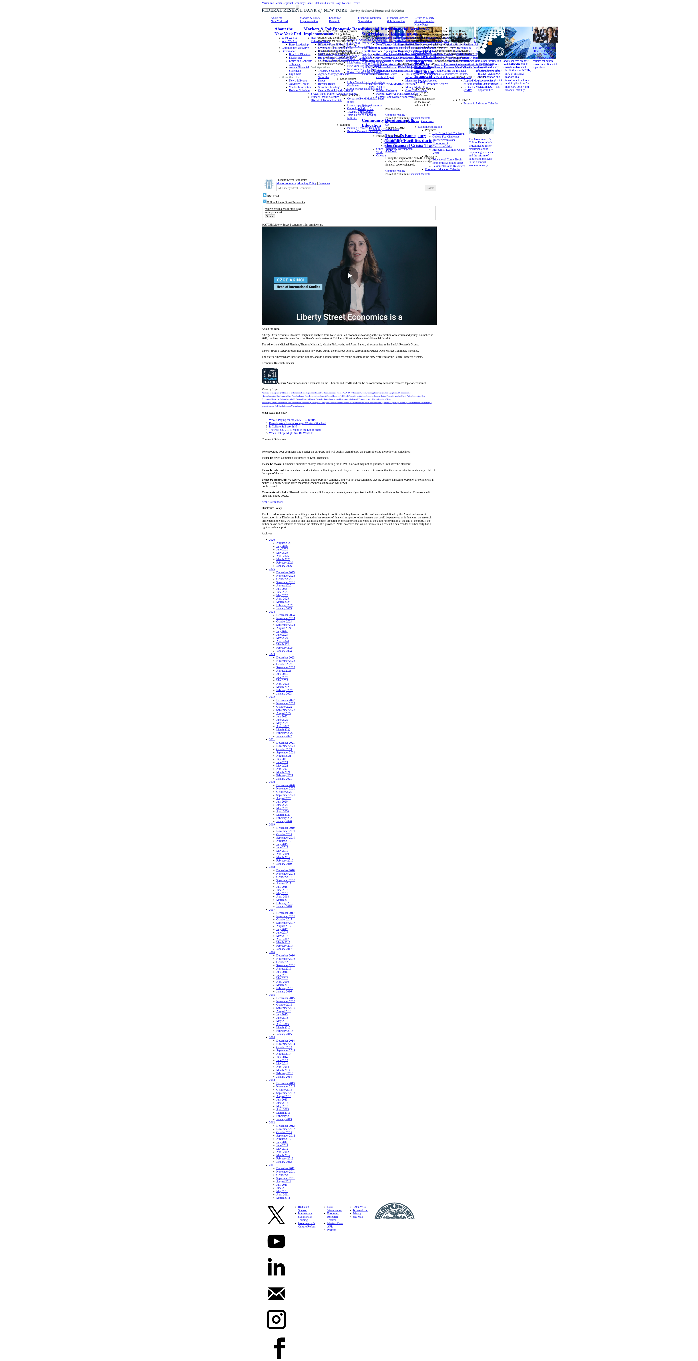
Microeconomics (296, 403)
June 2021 (282, 762)
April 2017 (282, 939)
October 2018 (284, 876)
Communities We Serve (295, 47)
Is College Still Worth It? (283, 426)
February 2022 (284, 732)
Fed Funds (344, 396)
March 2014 (283, 1070)
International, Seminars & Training (305, 1216)
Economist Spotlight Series (447, 162)
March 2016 (283, 984)
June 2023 (282, 677)
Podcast (331, 1229)
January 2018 (284, 906)
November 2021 (285, 745)
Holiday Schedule (299, 90)
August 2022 (283, 713)
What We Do (289, 37)
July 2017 (282, 929)
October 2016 (284, 962)
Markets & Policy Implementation (310, 19)
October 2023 (284, 664)
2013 (272, 1079)
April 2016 (282, 981)
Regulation (391, 121)
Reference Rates (320, 41)
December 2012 (285, 1125)
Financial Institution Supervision (369, 19)
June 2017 (282, 932)
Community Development (384, 129)
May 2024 (282, 637)
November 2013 (285, 1086)
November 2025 (285, 575)
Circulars (381, 41)
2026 (272, 539)
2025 (272, 569)
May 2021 (282, 765)
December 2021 (285, 742)
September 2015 (285, 1007)
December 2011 (285, 1168)
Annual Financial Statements (299, 69)
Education (272, 396)
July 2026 (282, 546)
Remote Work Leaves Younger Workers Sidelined (297, 423)
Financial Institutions (357, 396)
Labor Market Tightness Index (364, 88)
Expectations (314, 396)
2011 (272, 1165)
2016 (272, 952)
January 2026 (284, 565)
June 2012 (282, 1145)
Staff (379, 132)
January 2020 (284, 821)
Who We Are (289, 41)
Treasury (287, 406)
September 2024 (285, 624)
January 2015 (284, 1034)
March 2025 (283, 601)
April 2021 (282, 768)
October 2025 (284, 578)
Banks (314, 393)
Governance (289, 51)
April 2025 (282, 598)
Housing (305, 399)
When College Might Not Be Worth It (290, 433)
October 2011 (284, 1174)
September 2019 (285, 837)
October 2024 (284, 621)
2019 (272, 824)
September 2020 (285, 795)
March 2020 (283, 814)
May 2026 (282, 552)
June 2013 (282, 1102)
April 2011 (282, 1194)
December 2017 (285, 912)
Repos (321, 80)
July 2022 (282, 716)
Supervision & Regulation (384, 37)
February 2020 (284, 817)
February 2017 (284, 945)
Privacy (357, 1213)
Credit (363, 393)
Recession (376, 403)
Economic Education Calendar (442, 169)
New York (331, 403)
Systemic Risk (272, 406)
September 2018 (285, 880)
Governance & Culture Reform (307, 1225)
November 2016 (285, 958)
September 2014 (285, 1050)
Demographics (390, 393)
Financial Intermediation (376, 396)
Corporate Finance (335, 393)
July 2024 (282, 631)
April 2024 (282, 641)
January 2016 (284, 991)
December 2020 (285, 785)
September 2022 (285, 709)
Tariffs (281, 406)
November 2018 (285, 873)
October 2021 (284, 749)
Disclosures (295, 57)
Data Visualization (334, 1208)
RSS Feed (272, 196)
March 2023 (283, 687)
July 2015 (282, 1014)
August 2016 (283, 968)
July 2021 (282, 759)
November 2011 (285, 1171)
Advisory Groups (299, 83)
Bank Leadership (299, 44)
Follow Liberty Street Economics (285, 202)
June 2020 (282, 804)
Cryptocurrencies (377, 393)
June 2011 (282, 1187)
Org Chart (295, 73)
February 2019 (284, 860)
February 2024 (284, 647)
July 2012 (282, 1142)
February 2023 (284, 690)
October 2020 (284, 791)
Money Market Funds (417, 87)
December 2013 (285, 1083)
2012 (272, 1122)
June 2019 (282, 847)
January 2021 (284, 778)
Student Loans (420, 403)
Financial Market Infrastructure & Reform (412, 69)
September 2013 (285, 1093)
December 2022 (285, 700)
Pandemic (354, 403)
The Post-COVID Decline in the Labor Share (295, 429)
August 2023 (283, 670)
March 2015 (283, 1027)
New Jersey (322, 403)
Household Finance (294, 399)
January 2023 (284, 693)
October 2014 (284, 1047)
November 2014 (285, 1043)
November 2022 (285, 703)
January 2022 (284, 736)
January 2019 (284, 863)
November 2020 (285, 788)
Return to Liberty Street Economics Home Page (424, 21)
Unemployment (297, 406)
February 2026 (284, 562)
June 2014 (282, 1060)
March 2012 (283, 1155)
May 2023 (282, 680)
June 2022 (282, 719)
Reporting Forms (386, 54)
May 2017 (282, 935)
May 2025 (282, 595)
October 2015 (284, 1004)
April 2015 (282, 1024)
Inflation (325, 399)
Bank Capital (306, 393)
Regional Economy (293, 3)
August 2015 (283, 1011)
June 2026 (282, 549)
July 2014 (282, 1056)
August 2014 (283, 1053)
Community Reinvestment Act (386, 69)
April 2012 (282, 1151)
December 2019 (285, 827)
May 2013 (282, 1106)
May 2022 (282, 723)
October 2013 (284, 1089)
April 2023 (282, 683)
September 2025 (285, 582)
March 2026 (283, 559)
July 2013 (282, 1099)
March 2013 (283, 1112)
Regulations (383, 44)
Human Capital (315, 399)
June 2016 (282, 975)
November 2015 (285, 1001)
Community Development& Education (366, 109)
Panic (360, 403)
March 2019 (283, 857)
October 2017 (284, 919)
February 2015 (284, 1030)
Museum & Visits (272, 3)
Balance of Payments (292, 393)
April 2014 (282, 1066)
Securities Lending (329, 87)
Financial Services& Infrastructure (397, 19)
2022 (272, 696)
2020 (272, 781)
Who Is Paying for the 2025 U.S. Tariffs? (292, 419)
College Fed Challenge (445, 136)
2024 (272, 611)
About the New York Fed (279, 19)
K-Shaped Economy (358, 399)
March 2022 (283, 729)
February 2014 (284, 1073)
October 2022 (284, 706)
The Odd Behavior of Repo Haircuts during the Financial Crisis (425, 66)
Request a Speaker (303, 1208)
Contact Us (359, 1206)
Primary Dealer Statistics (325, 96)
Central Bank (322, 393)
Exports (323, 396)
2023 (272, 654)
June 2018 (282, 890)
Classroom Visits (442, 146)
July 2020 (282, 801)
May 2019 (282, 850)
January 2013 (284, 1119)
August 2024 (283, 628)
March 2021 (283, 772)
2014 (272, 1037)
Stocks (411, 403)
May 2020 (282, 808)
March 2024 (283, 644)
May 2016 (282, 978)
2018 (272, 867)
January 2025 (284, 608)
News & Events (351, 3)
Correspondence (385, 57)
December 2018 (285, 870)
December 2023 (285, 657)
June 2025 (282, 592)
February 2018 (284, 903)
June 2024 (282, 634)
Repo (402, 121)
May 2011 (282, 1191)
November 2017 (285, 916)
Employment (281, 396)
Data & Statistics (314, 3)
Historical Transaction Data (326, 100)
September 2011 (285, 1178)
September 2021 (285, 752)
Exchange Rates (302, 396)
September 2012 (285, 1135)
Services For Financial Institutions (417, 46)
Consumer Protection (381, 64)
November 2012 (285, 1129)
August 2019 (283, 840)
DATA (315, 37)
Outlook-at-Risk (356, 108)
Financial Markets (419, 118)
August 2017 (283, 926)
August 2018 (283, 883)
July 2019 (282, 844)
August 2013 (283, 1096)
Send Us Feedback (272, 501)
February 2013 (284, 1115)
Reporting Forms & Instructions (380, 49)
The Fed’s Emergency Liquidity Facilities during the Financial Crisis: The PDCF (410, 143)
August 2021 (283, 755)
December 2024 (285, 614)
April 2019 (282, 853)
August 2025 (283, 585)
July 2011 (281, 1184)
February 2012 (284, 1158)
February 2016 (284, 988)
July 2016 (282, 971)
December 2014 (285, 1040)
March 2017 (283, 942)
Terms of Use (360, 1210)
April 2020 (282, 811)
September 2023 (285, 667)
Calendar (381, 155)
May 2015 (282, 1020)
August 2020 (283, 798)
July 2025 (282, 588)
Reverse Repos (326, 83)
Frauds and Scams (386, 73)
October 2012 (284, 1132)
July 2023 (282, 673)
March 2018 (283, 899)
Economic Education (430, 126)
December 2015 (285, 998)
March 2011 (283, 1197)
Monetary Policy (306, 183)
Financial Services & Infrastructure (410, 31)
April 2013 (282, 1109)
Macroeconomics (286, 183)
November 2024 (285, 618)
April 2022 (282, 726)
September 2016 (285, 965)
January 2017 (284, 948)
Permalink (413, 121)
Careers (329, 3)
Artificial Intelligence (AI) (273, 393)
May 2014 (282, 1063)
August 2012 (283, 1138)
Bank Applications (379, 60)
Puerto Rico (367, 403)
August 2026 (283, 542)
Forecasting (417, 396)
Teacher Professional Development (444, 141)
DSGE (399, 393)
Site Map (358, 1216)
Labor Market (372, 399)
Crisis (368, 393)
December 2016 (285, 955)
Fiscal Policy (406, 396)
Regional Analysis (387, 403)
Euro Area (291, 396)
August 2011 (283, 1181)
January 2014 (284, 1076)
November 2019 (285, 831)
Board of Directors (299, 54)
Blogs (338, 3)
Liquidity (271, 403)
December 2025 (285, 572)
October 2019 (284, 834)
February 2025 (284, 605)
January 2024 (284, 650)
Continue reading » (396, 114)
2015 (272, 994)
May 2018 (282, 893)
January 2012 (284, 1161)
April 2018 (282, 896)
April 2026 (282, 556)
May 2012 (282, 1148)
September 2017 (285, 922)
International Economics (339, 399)
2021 (272, 739)
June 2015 (282, 1017)
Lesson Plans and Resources (448, 166)
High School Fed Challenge (448, 133)
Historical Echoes (278, 399)
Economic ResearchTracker (333, 1216)
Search (430, 188)
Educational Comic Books (447, 159)
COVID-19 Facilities (351, 393)
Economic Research (335, 19)
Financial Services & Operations (410, 39)
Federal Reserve (333, 396)
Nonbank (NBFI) (342, 403)
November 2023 (285, 660)
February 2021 (284, 775)
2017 (272, 909)
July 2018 (282, 886)
